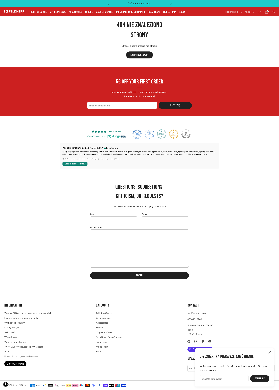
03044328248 (194, 319)
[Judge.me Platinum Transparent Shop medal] (161, 134)
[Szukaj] (259, 12)
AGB (6, 351)
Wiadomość (96, 227)
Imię (92, 214)
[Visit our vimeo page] (202, 341)
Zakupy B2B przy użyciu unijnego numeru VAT (27, 313)
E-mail (145, 214)
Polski (248, 12)
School (89, 12)
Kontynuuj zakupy (139, 54)
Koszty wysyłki (11, 327)
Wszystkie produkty (14, 322)
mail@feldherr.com (196, 313)
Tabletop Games (38, 12)
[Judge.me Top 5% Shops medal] (186, 134)
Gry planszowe (58, 12)
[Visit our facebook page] (188, 341)
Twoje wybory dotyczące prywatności (23, 346)
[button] (5, 384)
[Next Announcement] (171, 4)
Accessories (75, 12)
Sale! (182, 12)
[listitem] (139, 3)
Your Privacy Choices (15, 341)
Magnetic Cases (104, 12)
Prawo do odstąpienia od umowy (21, 356)
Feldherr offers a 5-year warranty (21, 317)
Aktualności (10, 332)
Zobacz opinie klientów (75, 164)
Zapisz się (260, 378)
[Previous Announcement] (108, 4)
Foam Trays (154, 12)
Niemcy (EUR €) (232, 12)
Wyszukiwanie (11, 337)
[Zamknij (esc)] (270, 352)
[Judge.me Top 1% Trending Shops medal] (173, 134)
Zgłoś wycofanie (15, 363)
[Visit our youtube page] (209, 341)
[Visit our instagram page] (195, 341)
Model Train (169, 12)
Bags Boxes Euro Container (130, 12)
